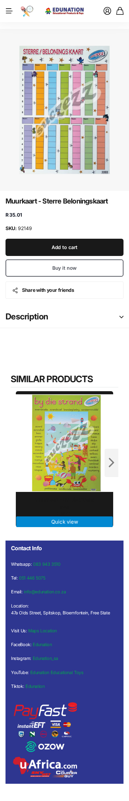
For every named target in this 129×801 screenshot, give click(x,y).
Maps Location (42, 630)
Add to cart (64, 247)
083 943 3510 (46, 564)
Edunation (42, 644)
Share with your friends (48, 290)
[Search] (27, 11)
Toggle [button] (121, 317)
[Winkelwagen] (119, 11)
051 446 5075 (32, 578)
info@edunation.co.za (45, 591)
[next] (111, 463)
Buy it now (64, 268)
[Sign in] (107, 11)
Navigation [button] (9, 11)
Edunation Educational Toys (57, 672)
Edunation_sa (45, 658)
